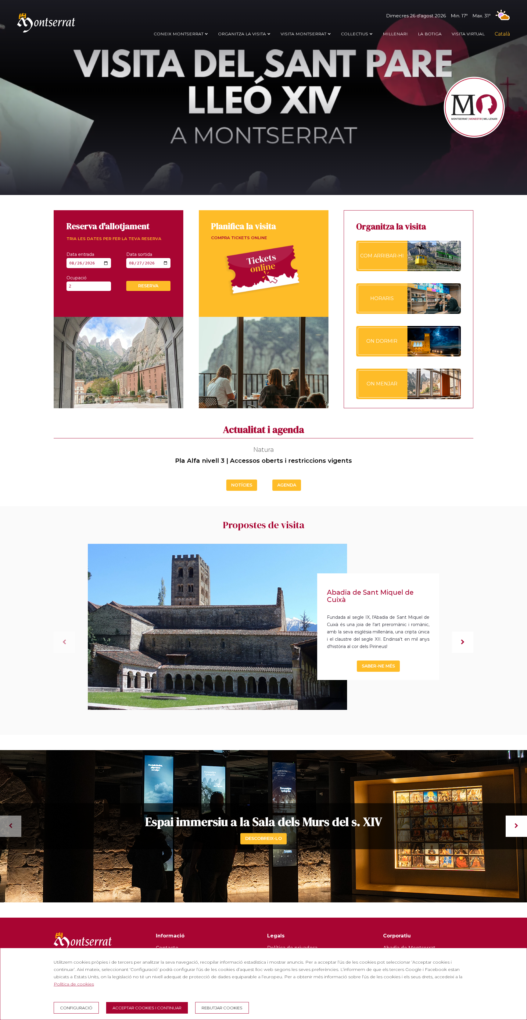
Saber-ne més (378, 666)
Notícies (241, 485)
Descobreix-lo (263, 838)
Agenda (286, 485)
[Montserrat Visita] (46, 32)
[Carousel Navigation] (263, 826)
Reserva (148, 286)
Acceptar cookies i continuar (147, 1007)
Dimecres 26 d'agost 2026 (438, 16)
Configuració (76, 1007)
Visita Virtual (468, 33)
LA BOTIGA (430, 33)
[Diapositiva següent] (462, 642)
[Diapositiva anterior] (64, 642)
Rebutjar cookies (222, 1007)
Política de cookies (74, 984)
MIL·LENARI (395, 33)
